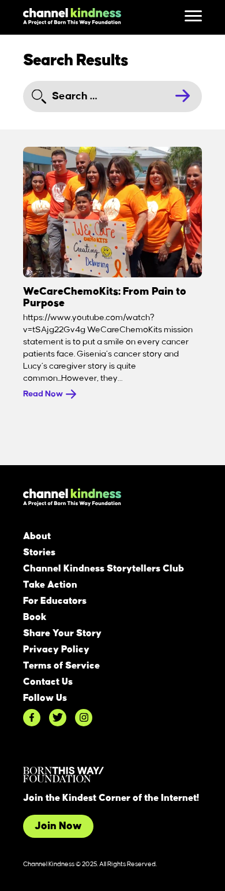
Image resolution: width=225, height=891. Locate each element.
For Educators (55, 601)
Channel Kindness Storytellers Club (103, 568)
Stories (39, 552)
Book (35, 617)
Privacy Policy (56, 649)
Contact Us (48, 682)
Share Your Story (62, 633)
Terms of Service (61, 665)
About (37, 536)
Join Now (58, 826)
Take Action (50, 585)
